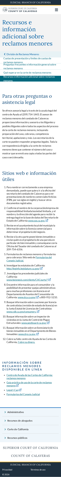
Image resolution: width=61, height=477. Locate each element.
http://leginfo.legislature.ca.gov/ (23, 268)
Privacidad (7, 469)
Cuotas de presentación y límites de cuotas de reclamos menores (27, 60)
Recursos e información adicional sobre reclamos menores (29, 78)
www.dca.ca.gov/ (27, 297)
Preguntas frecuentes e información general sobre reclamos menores (29, 66)
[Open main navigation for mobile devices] (56, 9)
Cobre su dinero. (26, 342)
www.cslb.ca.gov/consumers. (21, 311)
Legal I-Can (12, 390)
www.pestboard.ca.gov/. (34, 322)
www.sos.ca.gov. (36, 220)
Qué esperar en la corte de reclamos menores (27, 72)
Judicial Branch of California (30, 2)
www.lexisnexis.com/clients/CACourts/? (27, 279)
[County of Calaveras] (19, 11)
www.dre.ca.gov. (27, 334)
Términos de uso (37, 469)
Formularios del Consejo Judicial (23, 394)
